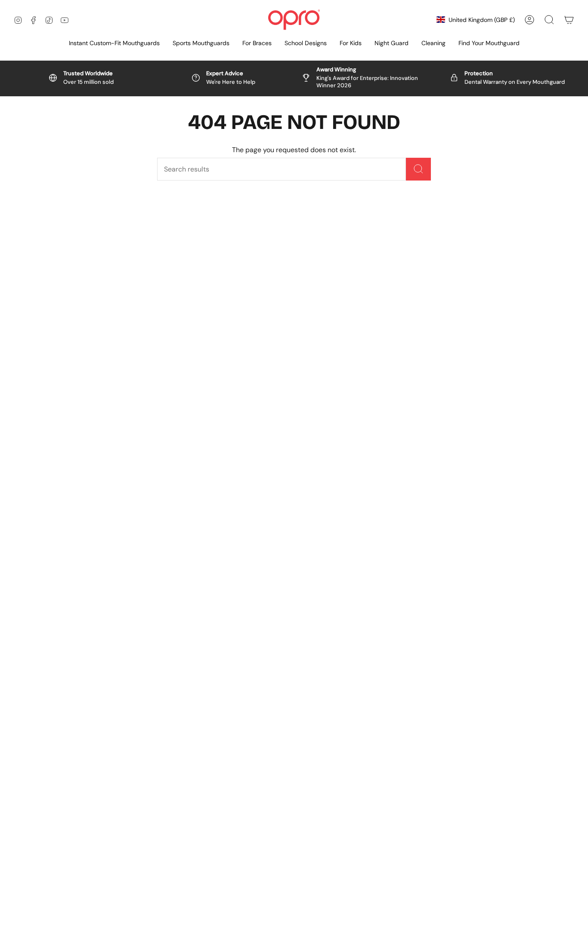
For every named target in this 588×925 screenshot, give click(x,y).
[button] (201, 43)
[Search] (418, 169)
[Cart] (569, 19)
